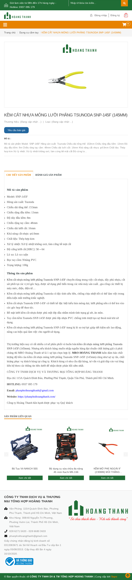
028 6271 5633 (18, 531)
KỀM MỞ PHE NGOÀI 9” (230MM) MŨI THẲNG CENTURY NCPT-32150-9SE (107, 470)
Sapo (114, 576)
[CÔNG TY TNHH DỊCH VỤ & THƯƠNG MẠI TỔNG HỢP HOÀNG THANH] (33, 15)
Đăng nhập (101, 15)
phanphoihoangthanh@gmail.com (28, 536)
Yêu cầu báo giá (16, 130)
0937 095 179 (27, 7)
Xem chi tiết (25, 478)
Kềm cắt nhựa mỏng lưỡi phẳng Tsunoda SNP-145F (36, 279)
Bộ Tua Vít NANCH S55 (25, 468)
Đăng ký (115, 15)
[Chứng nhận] (18, 561)
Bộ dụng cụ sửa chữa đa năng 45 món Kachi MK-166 (66, 470)
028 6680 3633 (37, 531)
